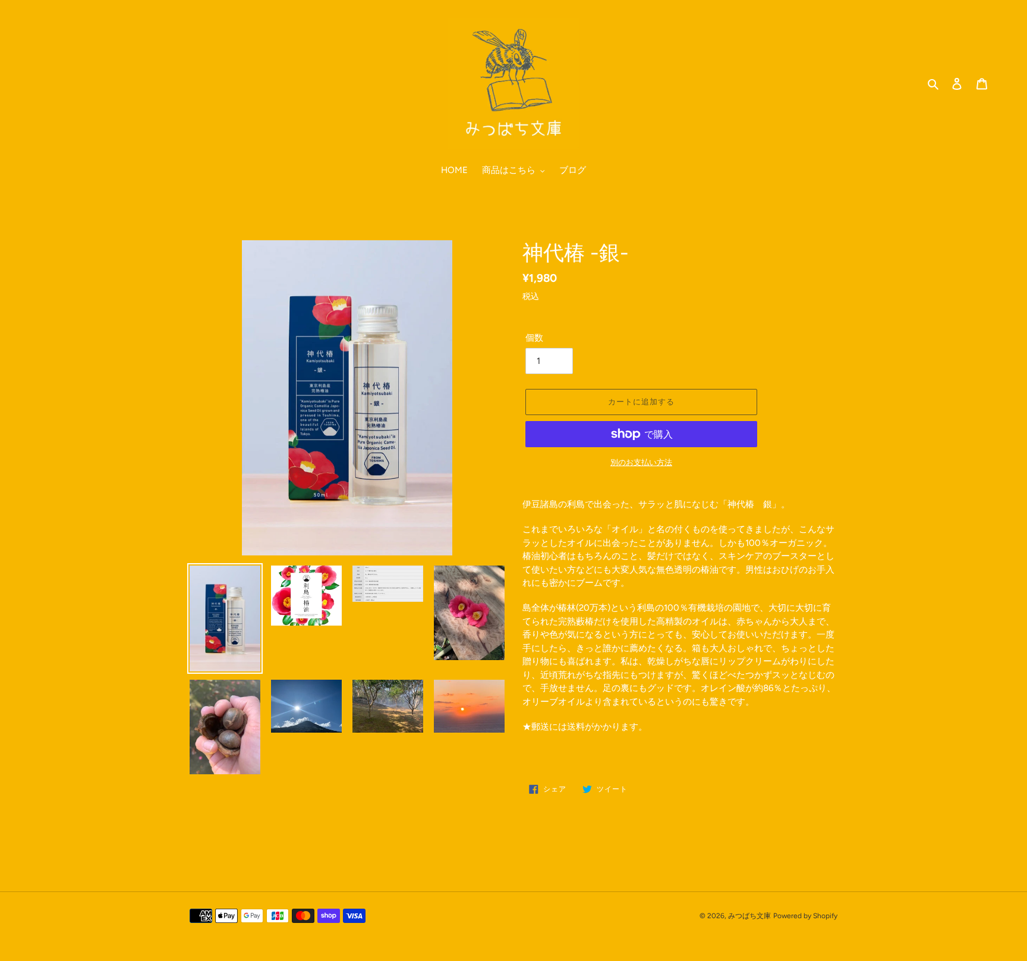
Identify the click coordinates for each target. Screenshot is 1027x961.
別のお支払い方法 (641, 462)
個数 (534, 337)
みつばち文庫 (749, 916)
